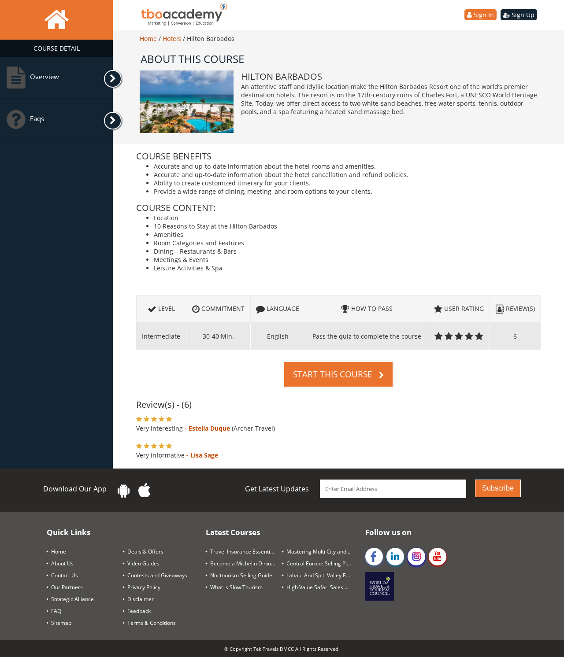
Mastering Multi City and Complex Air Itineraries (322, 551)
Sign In (483, 15)
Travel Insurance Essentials (243, 551)
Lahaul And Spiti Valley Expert (322, 575)
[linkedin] (395, 556)
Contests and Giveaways (157, 575)
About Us (62, 563)
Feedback (139, 611)
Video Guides (143, 563)
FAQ (56, 611)
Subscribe (498, 488)
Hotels (173, 38)
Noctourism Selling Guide (241, 575)
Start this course (334, 374)
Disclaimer (140, 599)
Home (149, 38)
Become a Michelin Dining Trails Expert (246, 563)
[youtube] (437, 556)
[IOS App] (144, 490)
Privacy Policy (143, 587)
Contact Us (64, 575)
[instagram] (416, 556)
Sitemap (61, 623)
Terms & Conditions (151, 623)
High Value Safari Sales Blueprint (322, 587)
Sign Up (522, 15)
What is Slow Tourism (236, 587)
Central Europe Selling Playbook (322, 563)
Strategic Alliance (72, 599)
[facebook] (374, 556)
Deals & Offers (145, 551)
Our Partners (67, 587)
